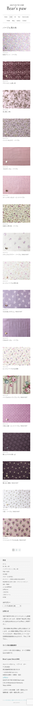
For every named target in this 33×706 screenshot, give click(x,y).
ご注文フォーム (6, 594)
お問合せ (5, 677)
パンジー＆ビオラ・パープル (11, 140)
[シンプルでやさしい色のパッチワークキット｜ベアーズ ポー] (16, 6)
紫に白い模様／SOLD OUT (10, 483)
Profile (8, 20)
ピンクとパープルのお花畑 (10, 368)
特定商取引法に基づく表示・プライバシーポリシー (15, 581)
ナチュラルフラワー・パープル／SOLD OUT (16, 254)
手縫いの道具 (6, 571)
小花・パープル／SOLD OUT (11, 511)
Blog (13, 20)
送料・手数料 (6, 584)
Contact (24, 20)
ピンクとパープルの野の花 (10, 283)
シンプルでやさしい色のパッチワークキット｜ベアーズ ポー (16, 700)
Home (5, 17)
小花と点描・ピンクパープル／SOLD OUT (15, 426)
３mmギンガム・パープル (10, 169)
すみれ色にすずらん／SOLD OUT (12, 311)
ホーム (4, 564)
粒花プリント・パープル (10, 54)
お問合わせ (5, 589)
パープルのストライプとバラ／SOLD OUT (15, 397)
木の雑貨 (5, 574)
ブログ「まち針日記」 (8, 576)
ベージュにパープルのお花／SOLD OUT (14, 540)
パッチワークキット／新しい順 (10, 569)
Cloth (11, 17)
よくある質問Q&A (7, 587)
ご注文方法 (5, 592)
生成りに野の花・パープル (10, 226)
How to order (25, 17)
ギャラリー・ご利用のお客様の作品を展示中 (14, 579)
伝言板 (4, 597)
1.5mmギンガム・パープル (10, 340)
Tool (19, 17)
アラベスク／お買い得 (9, 83)
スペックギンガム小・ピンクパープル (14, 197)
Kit (15, 17)
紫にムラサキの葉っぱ (9, 454)
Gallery (18, 20)
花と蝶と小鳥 (6, 111)
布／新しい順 (6, 566)
